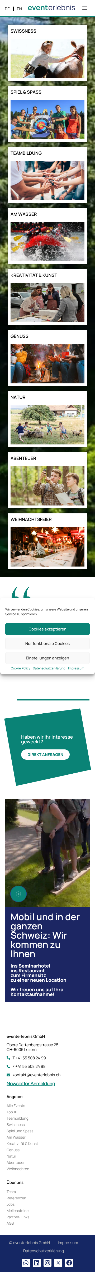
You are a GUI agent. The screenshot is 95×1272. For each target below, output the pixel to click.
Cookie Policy (20, 668)
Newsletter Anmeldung (31, 1083)
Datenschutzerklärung (49, 668)
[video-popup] (18, 894)
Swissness (16, 1124)
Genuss (13, 1150)
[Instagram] (48, 1263)
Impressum (76, 668)
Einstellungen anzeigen (47, 658)
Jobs (11, 1204)
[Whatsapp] (26, 1263)
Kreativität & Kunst (22, 1143)
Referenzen (16, 1198)
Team (11, 1191)
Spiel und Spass (20, 1131)
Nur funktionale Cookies (47, 643)
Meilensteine (17, 1210)
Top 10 (12, 1112)
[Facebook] (69, 1263)
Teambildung (17, 1118)
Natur (11, 1156)
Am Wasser (16, 1137)
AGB (10, 1223)
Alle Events (16, 1105)
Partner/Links (18, 1217)
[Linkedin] (37, 1263)
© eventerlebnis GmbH (29, 1242)
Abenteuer (16, 1162)
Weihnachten (18, 1168)
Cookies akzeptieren (47, 629)
